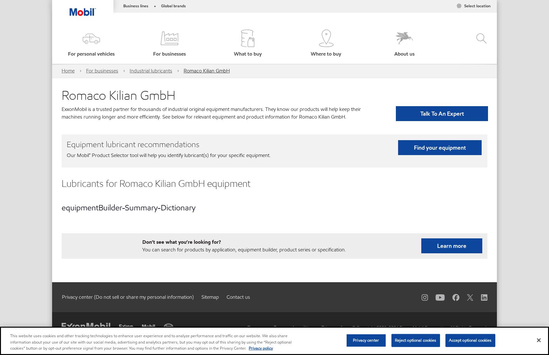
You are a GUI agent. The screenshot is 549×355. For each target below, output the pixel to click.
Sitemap (210, 297)
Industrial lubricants (151, 70)
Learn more (451, 245)
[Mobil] (148, 326)
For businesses (102, 70)
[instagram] (421, 297)
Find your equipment (440, 147)
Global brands (173, 6)
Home (68, 70)
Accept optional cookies (470, 340)
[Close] (539, 340)
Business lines (135, 6)
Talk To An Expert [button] (442, 113)
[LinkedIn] (480, 297)
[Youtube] (436, 297)
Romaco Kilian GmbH (207, 70)
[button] (91, 44)
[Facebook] (452, 297)
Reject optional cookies (416, 340)
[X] (466, 297)
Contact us (238, 297)
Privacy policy (261, 348)
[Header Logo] (82, 8)
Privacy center (366, 340)
